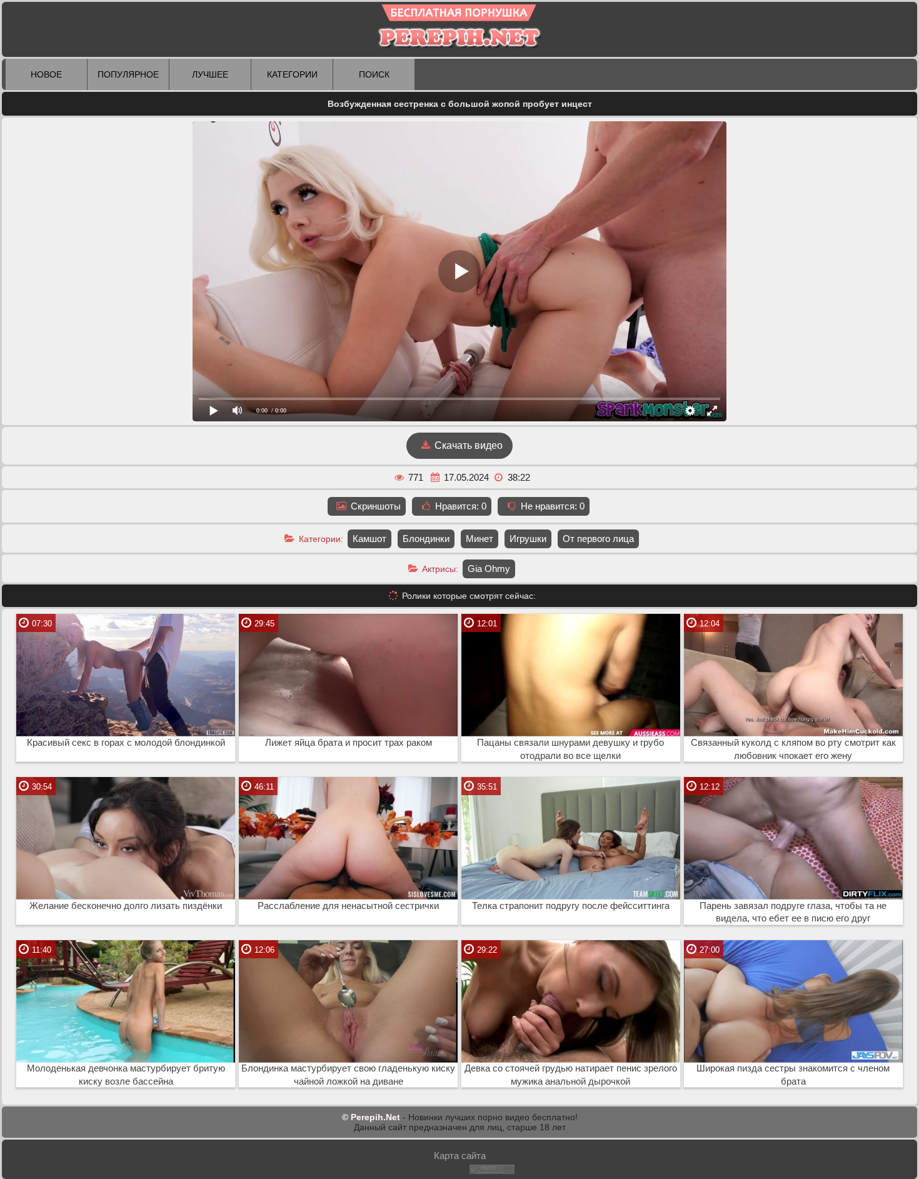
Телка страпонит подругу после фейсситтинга (571, 906)
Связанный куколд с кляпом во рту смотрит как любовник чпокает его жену (793, 749)
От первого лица (598, 538)
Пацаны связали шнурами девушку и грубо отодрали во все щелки (570, 749)
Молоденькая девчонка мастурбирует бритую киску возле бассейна (126, 1074)
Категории (292, 74)
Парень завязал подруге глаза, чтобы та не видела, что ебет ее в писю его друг (793, 912)
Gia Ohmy (489, 568)
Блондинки (426, 538)
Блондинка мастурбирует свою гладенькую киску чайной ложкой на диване (348, 1074)
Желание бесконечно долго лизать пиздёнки (125, 906)
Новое (46, 74)
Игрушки (528, 538)
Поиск (374, 74)
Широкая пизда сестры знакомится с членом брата (793, 1074)
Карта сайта (460, 1155)
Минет (479, 538)
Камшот (369, 538)
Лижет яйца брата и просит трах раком (348, 743)
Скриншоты (374, 506)
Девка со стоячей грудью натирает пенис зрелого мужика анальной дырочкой (571, 1074)
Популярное (128, 74)
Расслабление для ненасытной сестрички (348, 906)
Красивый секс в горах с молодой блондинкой (126, 743)
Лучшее (210, 74)
